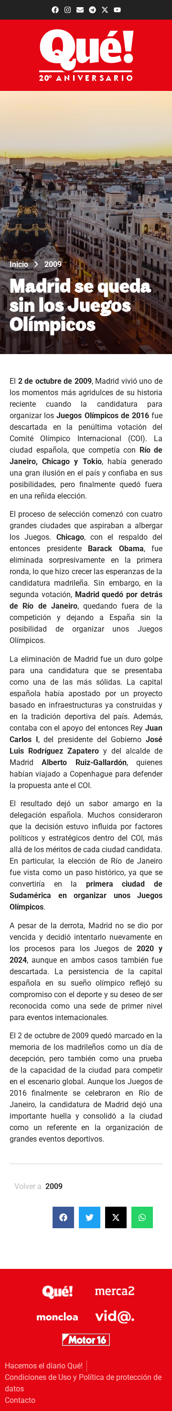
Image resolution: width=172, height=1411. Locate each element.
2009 (53, 264)
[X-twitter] (105, 10)
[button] (63, 1217)
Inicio (19, 264)
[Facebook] (55, 10)
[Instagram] (68, 10)
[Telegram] (92, 10)
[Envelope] (80, 10)
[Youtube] (117, 10)
